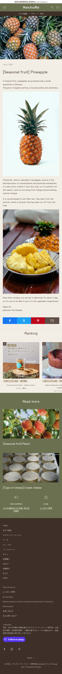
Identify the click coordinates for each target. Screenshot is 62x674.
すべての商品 (22, 14)
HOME (5, 525)
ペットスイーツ (9, 549)
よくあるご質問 (46, 508)
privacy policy (8, 596)
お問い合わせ (8, 611)
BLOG (5, 573)
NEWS (5, 578)
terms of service (9, 587)
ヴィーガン (7, 544)
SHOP (42, 14)
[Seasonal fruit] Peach (16, 444)
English (29, 658)
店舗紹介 (6, 568)
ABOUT (6, 563)
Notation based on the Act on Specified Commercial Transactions (28, 601)
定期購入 (6, 559)
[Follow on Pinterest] (19, 649)
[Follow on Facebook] (4, 649)
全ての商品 (7, 530)
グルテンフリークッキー (12, 535)
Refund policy (8, 606)
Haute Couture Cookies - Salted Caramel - (21, 385)
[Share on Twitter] (24, 320)
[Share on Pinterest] (38, 320)
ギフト (33, 14)
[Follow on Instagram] (11, 649)
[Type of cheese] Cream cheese (22, 488)
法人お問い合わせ (10, 615)
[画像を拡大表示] (31, 133)
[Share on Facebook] (10, 320)
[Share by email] (52, 320)
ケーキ (5, 540)
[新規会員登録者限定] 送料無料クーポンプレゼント (31, 1)
